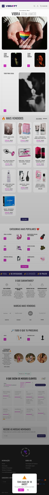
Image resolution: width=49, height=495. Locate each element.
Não (28, 490)
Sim (21, 490)
